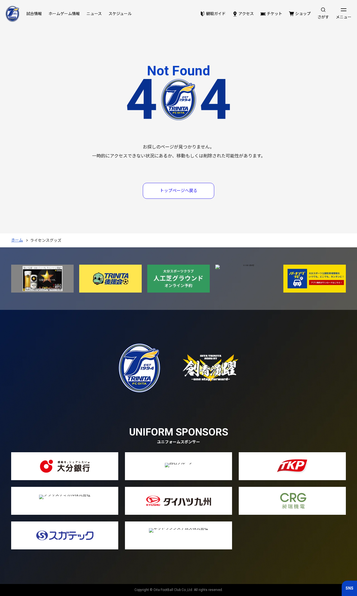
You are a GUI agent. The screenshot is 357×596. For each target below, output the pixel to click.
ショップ (303, 13)
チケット (274, 13)
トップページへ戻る (178, 190)
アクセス (246, 13)
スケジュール (120, 13)
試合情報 (34, 13)
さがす (323, 17)
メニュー (343, 17)
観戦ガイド (216, 13)
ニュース (94, 13)
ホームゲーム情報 (64, 13)
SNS (349, 588)
